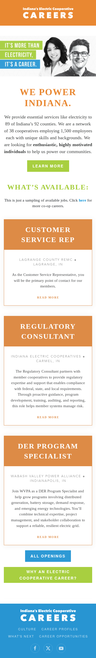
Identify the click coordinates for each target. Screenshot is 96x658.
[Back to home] (48, 13)
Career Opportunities (63, 636)
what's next (21, 636)
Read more (48, 297)
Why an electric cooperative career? (48, 575)
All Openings (48, 556)
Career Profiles (59, 629)
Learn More (48, 166)
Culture (27, 629)
